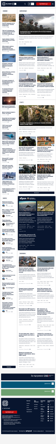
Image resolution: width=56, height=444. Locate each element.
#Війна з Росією (43, 68)
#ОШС (42, 300)
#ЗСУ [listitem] (42, 404)
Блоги (28, 407)
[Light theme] (13, 4)
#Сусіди (28, 303)
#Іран (33, 319)
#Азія (22, 68)
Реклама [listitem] (36, 404)
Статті (28, 405)
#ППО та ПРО (48, 95)
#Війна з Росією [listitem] (42, 416)
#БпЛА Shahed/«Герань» (22, 226)
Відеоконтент (29, 411)
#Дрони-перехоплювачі (22, 227)
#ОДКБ (28, 364)
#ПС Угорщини (21, 303)
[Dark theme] (15, 4)
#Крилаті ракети (31, 68)
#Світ (20, 68)
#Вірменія (20, 364)
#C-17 (38, 281)
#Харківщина (33, 94)
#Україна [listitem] (42, 411)
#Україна (39, 68)
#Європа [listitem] (42, 418)
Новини (28, 403)
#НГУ (34, 131)
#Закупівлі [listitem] (43, 406)
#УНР (38, 347)
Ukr (29, 4)
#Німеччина (45, 187)
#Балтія (45, 281)
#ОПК (50, 68)
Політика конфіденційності (38, 431)
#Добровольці (30, 131)
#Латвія (51, 281)
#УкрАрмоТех (52, 345)
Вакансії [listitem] (35, 408)
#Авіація (41, 281)
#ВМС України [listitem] (42, 409)
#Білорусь (20, 319)
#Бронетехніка (40, 345)
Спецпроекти (29, 409)
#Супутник (41, 326)
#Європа (39, 95)
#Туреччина (26, 68)
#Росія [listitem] (42, 420)
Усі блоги (9, 367)
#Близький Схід (43, 95)
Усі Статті (36, 192)
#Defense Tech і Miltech (22, 224)
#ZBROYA (28, 224)
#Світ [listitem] (42, 413)
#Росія (29, 94)
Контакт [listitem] (35, 406)
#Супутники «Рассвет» (47, 326)
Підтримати (42, 4)
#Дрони (48, 68)
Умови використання (49, 431)
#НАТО (49, 187)
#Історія (44, 345)
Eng (32, 4)
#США (23, 281)
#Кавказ (24, 364)
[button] (52, 4)
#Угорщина (31, 303)
